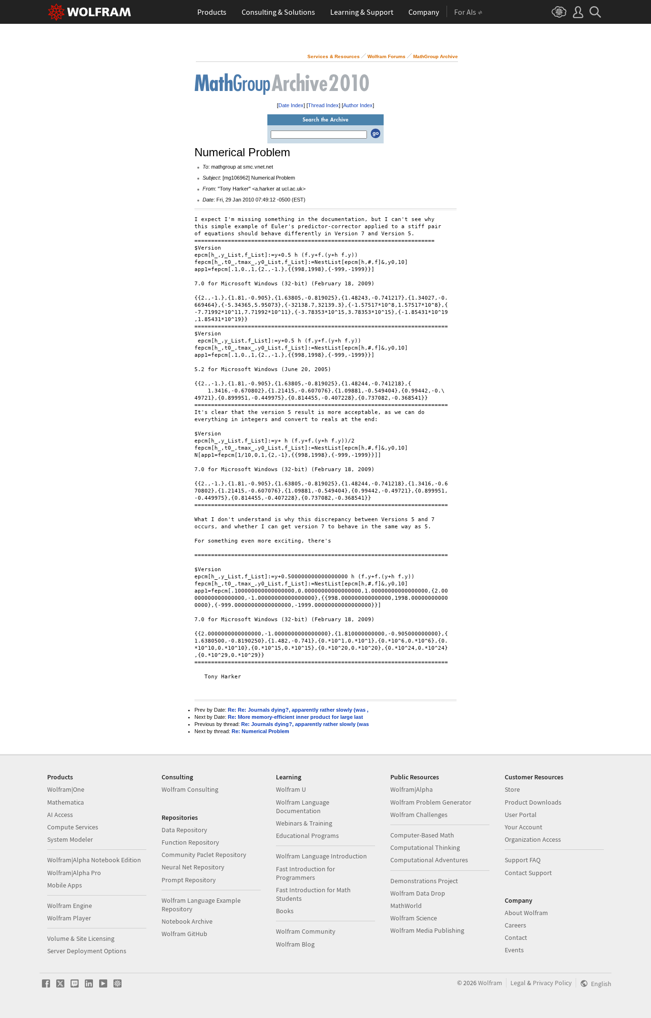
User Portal (521, 814)
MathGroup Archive (435, 56)
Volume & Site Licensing (80, 938)
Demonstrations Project (424, 881)
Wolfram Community (306, 931)
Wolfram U (291, 789)
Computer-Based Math (422, 835)
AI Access (60, 814)
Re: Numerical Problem (260, 731)
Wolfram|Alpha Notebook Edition (94, 860)
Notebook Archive (187, 921)
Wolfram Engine (69, 905)
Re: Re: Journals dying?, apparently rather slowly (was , (298, 710)
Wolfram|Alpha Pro (74, 872)
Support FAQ (522, 860)
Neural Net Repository (193, 867)
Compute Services (72, 827)
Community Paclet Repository (204, 854)
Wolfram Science (413, 918)
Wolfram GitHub (184, 933)
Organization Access (533, 839)
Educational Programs (307, 835)
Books (285, 911)
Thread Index (323, 105)
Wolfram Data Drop (417, 893)
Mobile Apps (64, 885)
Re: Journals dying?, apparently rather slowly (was (305, 724)
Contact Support (528, 872)
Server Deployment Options (86, 951)
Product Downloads (533, 802)
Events (514, 950)
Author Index (358, 105)
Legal (518, 982)
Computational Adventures (429, 860)
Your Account (523, 827)
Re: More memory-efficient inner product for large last (295, 717)
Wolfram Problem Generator (430, 802)
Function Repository (190, 842)
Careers (515, 925)
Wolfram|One (65, 789)
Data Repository (184, 830)
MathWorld (406, 905)
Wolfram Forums (386, 56)
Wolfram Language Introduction (321, 856)
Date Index (291, 105)
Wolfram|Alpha (411, 789)
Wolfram (490, 982)
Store (512, 789)
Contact (516, 937)
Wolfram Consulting (190, 789)
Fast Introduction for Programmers (305, 873)
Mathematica (65, 802)
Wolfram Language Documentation (302, 806)
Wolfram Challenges (419, 814)
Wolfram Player (69, 918)
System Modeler (70, 839)
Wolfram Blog (295, 944)
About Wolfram (526, 912)
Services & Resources (333, 56)
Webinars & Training (304, 823)
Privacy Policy (552, 982)
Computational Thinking (425, 847)
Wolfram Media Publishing (427, 930)
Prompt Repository (189, 880)
